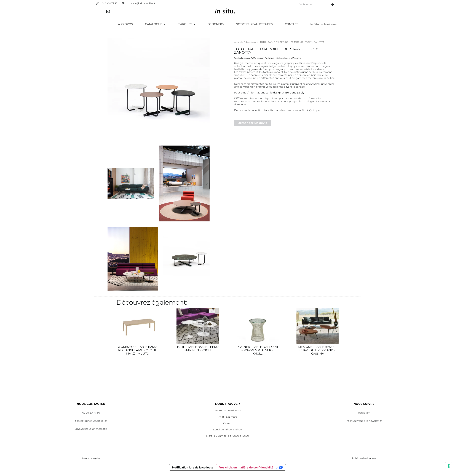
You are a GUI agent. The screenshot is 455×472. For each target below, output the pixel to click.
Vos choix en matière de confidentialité (246, 467)
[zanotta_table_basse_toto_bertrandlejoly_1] (133, 259)
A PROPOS (125, 24)
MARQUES (185, 24)
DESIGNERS (216, 24)
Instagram (364, 412)
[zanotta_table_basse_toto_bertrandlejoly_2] (131, 183)
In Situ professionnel (323, 24)
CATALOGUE (153, 24)
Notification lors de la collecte (192, 467)
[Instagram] (108, 11)
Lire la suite (137, 368)
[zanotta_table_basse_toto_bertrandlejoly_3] (184, 183)
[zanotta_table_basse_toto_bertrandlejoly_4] (186, 259)
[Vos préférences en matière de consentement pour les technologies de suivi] (448, 465)
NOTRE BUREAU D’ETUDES (254, 24)
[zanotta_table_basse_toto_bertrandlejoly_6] (159, 89)
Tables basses (251, 42)
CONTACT (291, 24)
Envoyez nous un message (91, 428)
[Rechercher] (332, 4)
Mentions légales (91, 458)
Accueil (238, 42)
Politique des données (364, 458)
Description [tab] (243, 46)
